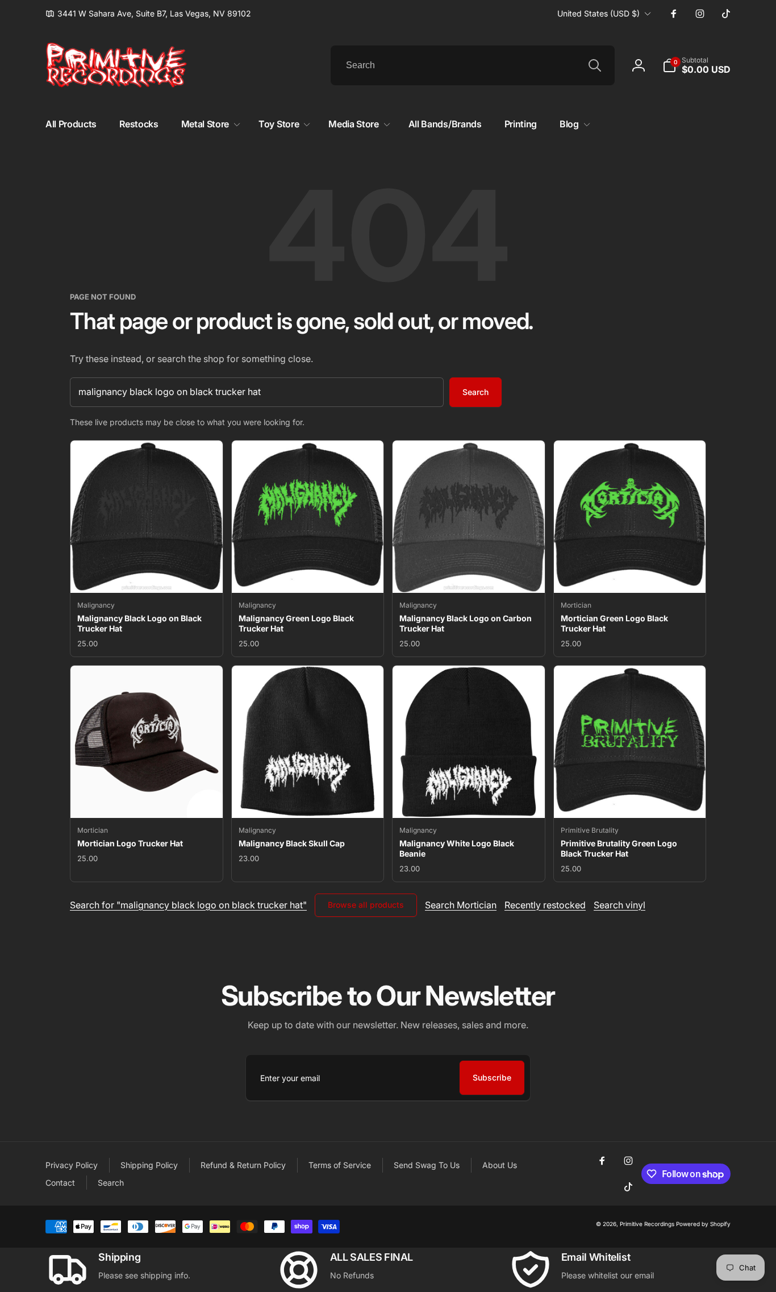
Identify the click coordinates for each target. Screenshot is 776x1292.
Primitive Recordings (647, 1223)
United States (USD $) (598, 13)
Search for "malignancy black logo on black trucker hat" (188, 905)
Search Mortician (461, 905)
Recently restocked (545, 905)
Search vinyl (619, 905)
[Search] (594, 65)
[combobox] (473, 65)
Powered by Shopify (703, 1223)
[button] (696, 65)
